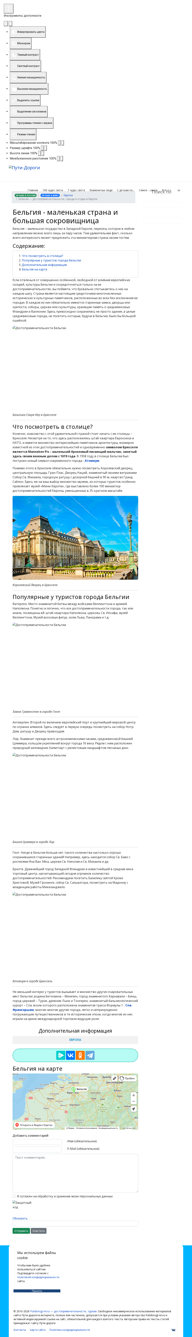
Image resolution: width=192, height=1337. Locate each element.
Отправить (21, 1231)
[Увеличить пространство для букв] (61, 158)
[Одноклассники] (80, 1055)
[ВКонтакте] (70, 1055)
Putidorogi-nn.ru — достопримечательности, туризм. (63, 1311)
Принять (37, 1290)
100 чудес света (53, 190)
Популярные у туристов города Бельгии (51, 260)
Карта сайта (38, 1330)
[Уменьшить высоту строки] (39, 153)
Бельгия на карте (34, 269)
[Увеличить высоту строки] (42, 153)
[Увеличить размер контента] (62, 142)
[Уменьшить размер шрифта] (42, 148)
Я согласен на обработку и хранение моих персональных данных (65, 1196)
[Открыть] (9, 8)
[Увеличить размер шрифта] (45, 148)
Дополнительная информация (44, 265)
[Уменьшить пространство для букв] (58, 158)
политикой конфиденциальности (38, 1277)
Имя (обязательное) (82, 1141)
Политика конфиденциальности (69, 1330)
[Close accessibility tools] (10, 23)
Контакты (20, 1330)
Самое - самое (148, 190)
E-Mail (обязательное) (83, 1149)
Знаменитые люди (100, 190)
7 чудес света (76, 190)
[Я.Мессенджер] (60, 1055)
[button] (75, 246)
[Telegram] (90, 1055)
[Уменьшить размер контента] (59, 142)
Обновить (20, 1218)
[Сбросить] (6, 23)
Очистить (38, 1231)
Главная (33, 190)
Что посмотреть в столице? (42, 256)
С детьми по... (125, 190)
